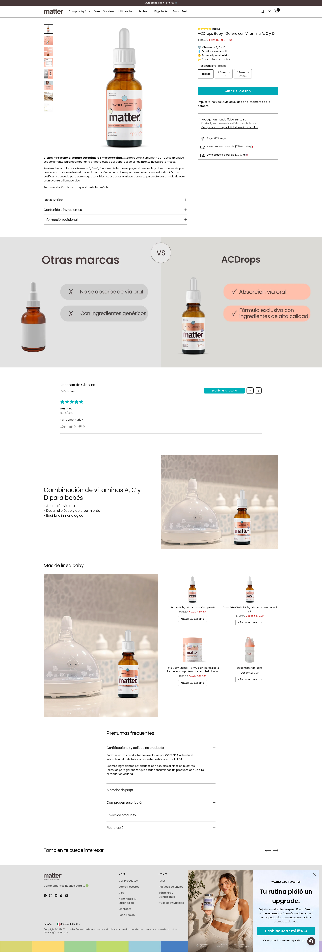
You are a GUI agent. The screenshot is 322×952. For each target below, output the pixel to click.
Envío (225, 102)
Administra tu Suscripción (127, 901)
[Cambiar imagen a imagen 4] (48, 62)
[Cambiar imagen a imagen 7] (48, 96)
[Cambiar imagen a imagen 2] (48, 40)
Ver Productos (128, 881)
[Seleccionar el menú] (262, 11)
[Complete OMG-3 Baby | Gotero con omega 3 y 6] (249, 589)
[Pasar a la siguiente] (275, 850)
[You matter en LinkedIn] (56, 896)
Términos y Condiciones (167, 895)
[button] (205, 29)
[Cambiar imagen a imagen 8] (48, 107)
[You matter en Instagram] (51, 896)
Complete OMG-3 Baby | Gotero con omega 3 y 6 (250, 609)
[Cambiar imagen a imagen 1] (48, 29)
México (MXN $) (69, 924)
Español (48, 924)
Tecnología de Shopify (56, 932)
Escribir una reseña (224, 390)
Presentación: (212, 66)
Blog (121, 893)
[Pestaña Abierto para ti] (311, 941)
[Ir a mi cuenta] (269, 11)
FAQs (162, 881)
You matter (69, 929)
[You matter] (54, 11)
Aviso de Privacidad (171, 903)
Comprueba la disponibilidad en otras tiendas (229, 127)
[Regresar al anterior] (268, 850)
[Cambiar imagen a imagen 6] (48, 85)
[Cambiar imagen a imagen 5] (48, 74)
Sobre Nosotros (129, 887)
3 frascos (243, 73)
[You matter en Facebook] (46, 896)
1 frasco (206, 74)
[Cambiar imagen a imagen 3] (48, 51)
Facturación (127, 915)
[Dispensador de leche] (249, 650)
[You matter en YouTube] (67, 896)
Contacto (125, 909)
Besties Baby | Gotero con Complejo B (193, 607)
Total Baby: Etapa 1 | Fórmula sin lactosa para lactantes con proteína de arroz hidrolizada (192, 669)
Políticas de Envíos (171, 887)
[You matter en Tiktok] (62, 896)
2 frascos (224, 73)
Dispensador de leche (249, 668)
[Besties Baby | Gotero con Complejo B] (192, 589)
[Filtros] (250, 390)
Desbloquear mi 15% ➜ (286, 931)
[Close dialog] (314, 874)
